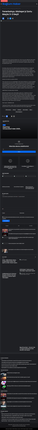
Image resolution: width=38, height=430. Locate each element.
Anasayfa (4, 8)
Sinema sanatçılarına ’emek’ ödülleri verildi (16, 243)
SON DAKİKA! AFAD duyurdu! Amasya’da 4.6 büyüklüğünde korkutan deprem (22, 233)
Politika (19, 109)
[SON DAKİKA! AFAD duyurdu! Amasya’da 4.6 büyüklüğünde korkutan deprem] (5, 234)
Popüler (7, 225)
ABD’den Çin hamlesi (6, 186)
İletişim (11, 428)
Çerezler (19, 428)
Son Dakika (25, 109)
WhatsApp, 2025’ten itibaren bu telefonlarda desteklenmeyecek (18, 385)
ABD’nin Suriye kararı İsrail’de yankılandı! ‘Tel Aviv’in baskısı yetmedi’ (30, 187)
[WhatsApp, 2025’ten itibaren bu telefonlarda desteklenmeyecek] (3, 387)
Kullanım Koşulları (25, 428)
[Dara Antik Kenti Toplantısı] (19, 181)
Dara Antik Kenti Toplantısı (19, 186)
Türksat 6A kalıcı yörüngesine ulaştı (13, 372)
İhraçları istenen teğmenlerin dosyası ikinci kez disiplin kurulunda (18, 406)
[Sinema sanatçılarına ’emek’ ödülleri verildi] (5, 245)
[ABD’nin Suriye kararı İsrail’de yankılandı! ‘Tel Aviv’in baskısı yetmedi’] (31, 181)
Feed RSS (20, 424)
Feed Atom (24, 424)
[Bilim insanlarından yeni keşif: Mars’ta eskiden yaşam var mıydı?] (3, 378)
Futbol (14, 109)
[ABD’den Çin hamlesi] (7, 181)
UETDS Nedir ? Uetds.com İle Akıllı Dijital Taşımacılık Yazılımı (27, 270)
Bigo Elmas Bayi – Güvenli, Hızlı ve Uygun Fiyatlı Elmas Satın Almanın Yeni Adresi (27, 349)
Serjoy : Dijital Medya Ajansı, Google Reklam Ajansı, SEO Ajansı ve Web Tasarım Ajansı (9, 261)
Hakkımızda (7, 428)
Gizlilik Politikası (14, 428)
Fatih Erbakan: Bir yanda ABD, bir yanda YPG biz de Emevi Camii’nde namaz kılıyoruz (22, 393)
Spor (31, 109)
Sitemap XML (10, 424)
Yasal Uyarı (30, 428)
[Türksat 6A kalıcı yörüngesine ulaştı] (3, 374)
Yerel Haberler (19, 111)
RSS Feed (14, 424)
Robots (17, 424)
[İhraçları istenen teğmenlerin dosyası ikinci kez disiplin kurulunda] (3, 407)
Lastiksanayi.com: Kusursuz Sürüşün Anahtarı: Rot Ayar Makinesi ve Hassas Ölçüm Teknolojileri (9, 275)
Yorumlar (30, 225)
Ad (3, 208)
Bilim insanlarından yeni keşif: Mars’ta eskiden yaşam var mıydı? (18, 377)
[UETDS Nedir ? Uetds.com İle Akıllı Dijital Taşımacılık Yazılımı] (28, 263)
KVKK (22, 428)
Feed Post (28, 424)
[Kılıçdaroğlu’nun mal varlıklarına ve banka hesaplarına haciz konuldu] (5, 251)
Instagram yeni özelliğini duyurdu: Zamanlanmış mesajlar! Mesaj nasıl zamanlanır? (22, 381)
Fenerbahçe (8, 109)
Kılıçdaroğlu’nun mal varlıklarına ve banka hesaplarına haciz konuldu (20, 249)
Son (18, 225)
